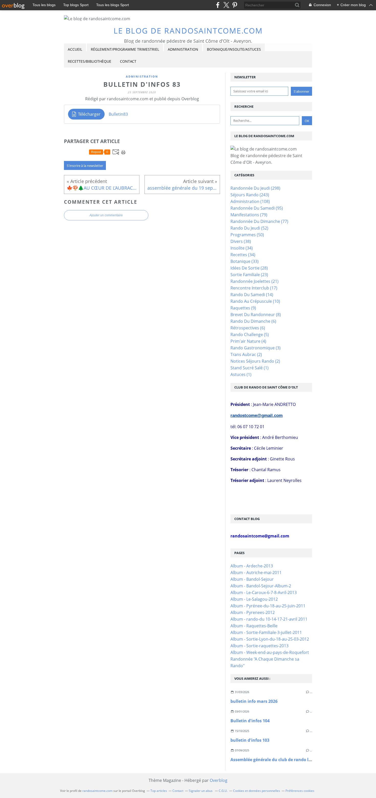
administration (183, 49)
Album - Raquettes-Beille (254, 626)
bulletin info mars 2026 (254, 701)
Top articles (158, 791)
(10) (255, 301)
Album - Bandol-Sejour (252, 579)
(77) (259, 221)
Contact (128, 61)
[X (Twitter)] (226, 5)
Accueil (75, 49)
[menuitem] (75, 50)
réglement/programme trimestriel (125, 49)
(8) (255, 314)
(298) (255, 188)
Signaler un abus (201, 791)
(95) (256, 208)
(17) (253, 288)
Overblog (218, 780)
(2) (246, 354)
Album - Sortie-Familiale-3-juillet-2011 (266, 632)
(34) (241, 248)
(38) (240, 241)
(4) (248, 341)
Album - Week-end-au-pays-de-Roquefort (269, 652)
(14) (251, 294)
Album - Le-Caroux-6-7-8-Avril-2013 (263, 592)
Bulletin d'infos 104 (250, 721)
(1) (249, 368)
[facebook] (218, 5)
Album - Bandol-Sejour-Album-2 (260, 586)
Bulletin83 (118, 114)
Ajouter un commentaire (106, 215)
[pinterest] (234, 5)
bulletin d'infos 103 (249, 740)
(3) (255, 348)
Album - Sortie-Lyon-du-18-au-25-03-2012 (269, 639)
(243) (249, 195)
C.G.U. (223, 791)
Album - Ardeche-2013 (251, 566)
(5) (249, 334)
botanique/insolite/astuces (234, 49)
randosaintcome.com (97, 791)
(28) (249, 268)
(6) (253, 321)
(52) (249, 228)
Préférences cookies (299, 791)
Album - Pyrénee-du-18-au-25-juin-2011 (267, 606)
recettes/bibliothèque (89, 61)
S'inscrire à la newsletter (85, 165)
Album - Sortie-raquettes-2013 (259, 646)
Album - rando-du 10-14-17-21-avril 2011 (268, 619)
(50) (247, 235)
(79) (248, 215)
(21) (254, 281)
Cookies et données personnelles (256, 791)
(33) (244, 261)
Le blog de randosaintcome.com (188, 30)
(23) (249, 274)
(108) (250, 201)
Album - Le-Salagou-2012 (254, 599)
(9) (243, 308)
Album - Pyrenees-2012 (252, 612)
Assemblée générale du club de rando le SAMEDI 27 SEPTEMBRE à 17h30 (302, 759)
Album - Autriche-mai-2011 (256, 572)
